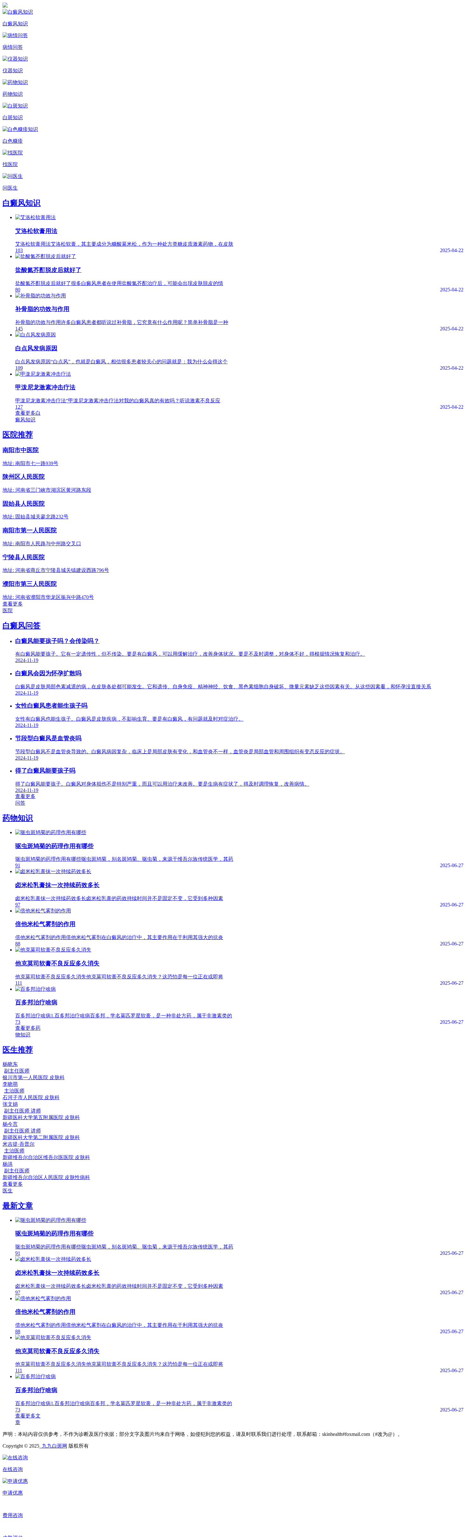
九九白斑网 (53, 1446)
